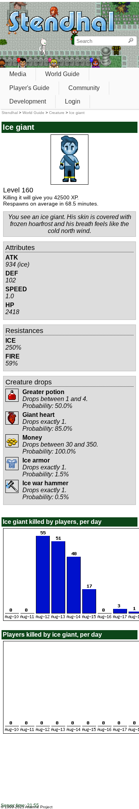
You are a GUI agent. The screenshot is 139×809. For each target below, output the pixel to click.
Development (27, 101)
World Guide (62, 74)
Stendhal (10, 112)
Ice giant (77, 112)
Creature (56, 112)
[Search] (131, 40)
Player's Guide (29, 88)
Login (72, 101)
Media (17, 74)
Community (84, 88)
